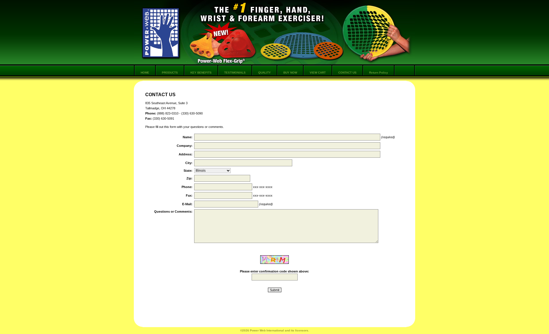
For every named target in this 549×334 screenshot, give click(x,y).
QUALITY (264, 72)
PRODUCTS (170, 72)
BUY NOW (290, 72)
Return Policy (378, 72)
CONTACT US (347, 72)
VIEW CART (318, 72)
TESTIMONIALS (235, 72)
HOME (145, 72)
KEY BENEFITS (201, 72)
